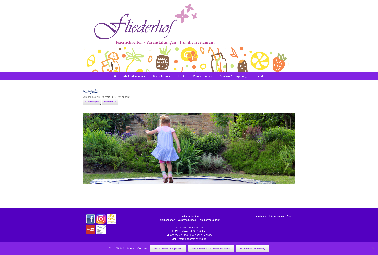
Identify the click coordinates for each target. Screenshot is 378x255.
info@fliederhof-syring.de (192, 239)
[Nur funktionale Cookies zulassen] (373, 248)
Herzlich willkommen (132, 76)
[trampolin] (189, 183)
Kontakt (260, 76)
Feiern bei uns (161, 76)
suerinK (126, 96)
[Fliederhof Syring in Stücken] (189, 36)
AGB (289, 216)
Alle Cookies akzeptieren (168, 248)
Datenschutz (277, 216)
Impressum (261, 216)
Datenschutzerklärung (252, 248)
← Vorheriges (92, 101)
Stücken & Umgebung (233, 76)
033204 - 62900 (179, 235)
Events (181, 76)
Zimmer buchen (202, 76)
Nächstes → (110, 101)
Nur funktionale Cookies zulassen (211, 248)
